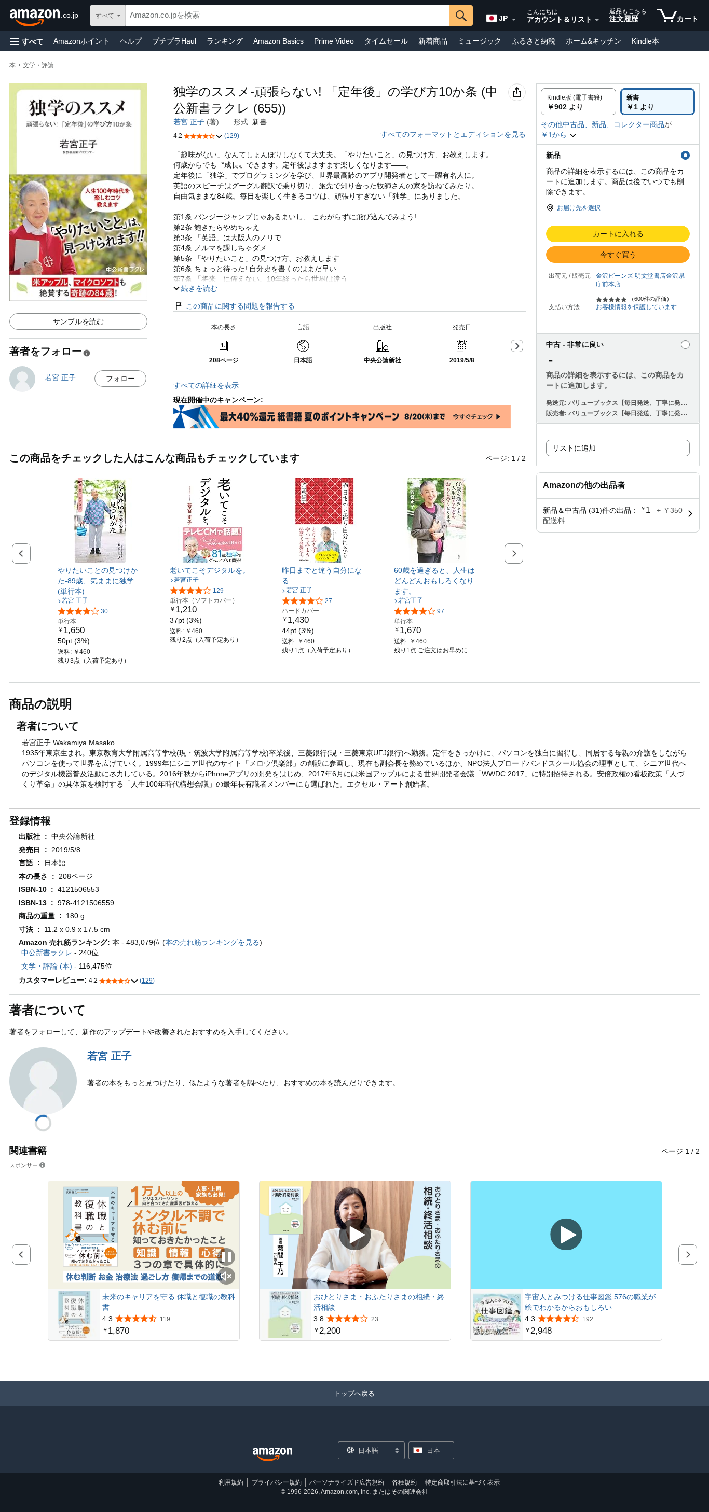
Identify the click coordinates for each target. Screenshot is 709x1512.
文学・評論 (38, 65)
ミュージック (479, 41)
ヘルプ (131, 41)
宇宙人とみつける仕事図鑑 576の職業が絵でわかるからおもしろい (590, 1302)
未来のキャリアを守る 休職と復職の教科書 (168, 1302)
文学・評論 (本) (46, 966)
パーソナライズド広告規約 (346, 1482)
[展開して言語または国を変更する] (514, 20)
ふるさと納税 (533, 41)
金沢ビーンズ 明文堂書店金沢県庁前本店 (640, 280)
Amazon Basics (278, 41)
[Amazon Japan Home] (272, 1454)
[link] (100, 580)
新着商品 (432, 41)
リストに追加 (574, 448)
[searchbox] (287, 15)
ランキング (225, 41)
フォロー (120, 378)
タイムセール (386, 41)
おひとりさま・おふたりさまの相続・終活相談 (378, 1302)
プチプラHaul (174, 41)
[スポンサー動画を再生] (355, 1234)
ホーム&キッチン (593, 41)
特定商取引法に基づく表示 (462, 1482)
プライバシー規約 (277, 1482)
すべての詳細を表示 (206, 385)
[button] (27, 41)
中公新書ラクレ (46, 952)
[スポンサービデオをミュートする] (226, 1276)
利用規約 (231, 1482)
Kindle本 (645, 41)
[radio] (578, 102)
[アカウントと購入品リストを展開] (597, 20)
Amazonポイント (81, 41)
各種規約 (404, 1482)
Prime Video (334, 41)
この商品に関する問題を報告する (240, 306)
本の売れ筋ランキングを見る (212, 942)
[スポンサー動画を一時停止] (226, 1257)
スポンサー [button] (23, 1164)
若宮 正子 (188, 122)
